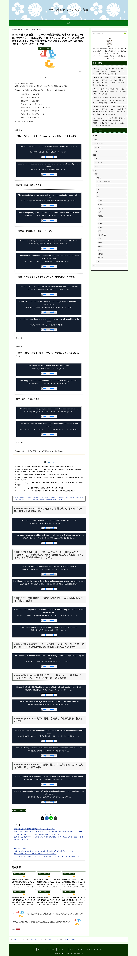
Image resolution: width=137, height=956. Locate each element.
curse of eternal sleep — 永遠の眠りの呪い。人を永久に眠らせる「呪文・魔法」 (43, 474)
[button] (55, 818)
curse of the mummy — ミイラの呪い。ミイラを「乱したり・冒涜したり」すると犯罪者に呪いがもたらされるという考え (49, 478)
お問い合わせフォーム (94, 949)
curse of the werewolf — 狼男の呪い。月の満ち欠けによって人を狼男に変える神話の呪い (46, 491)
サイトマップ (62, 949)
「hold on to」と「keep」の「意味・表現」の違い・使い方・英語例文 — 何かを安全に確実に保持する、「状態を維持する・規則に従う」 (109, 100)
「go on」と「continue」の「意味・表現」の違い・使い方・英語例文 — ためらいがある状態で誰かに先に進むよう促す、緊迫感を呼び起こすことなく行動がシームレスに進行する (109, 110)
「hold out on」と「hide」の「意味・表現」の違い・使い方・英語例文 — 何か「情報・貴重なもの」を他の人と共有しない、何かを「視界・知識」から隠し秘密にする (109, 81)
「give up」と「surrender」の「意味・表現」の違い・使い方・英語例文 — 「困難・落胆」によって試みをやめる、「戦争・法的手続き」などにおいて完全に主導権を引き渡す (109, 121)
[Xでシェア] (42, 818)
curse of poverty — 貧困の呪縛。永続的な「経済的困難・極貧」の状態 (40, 488)
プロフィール (49, 949)
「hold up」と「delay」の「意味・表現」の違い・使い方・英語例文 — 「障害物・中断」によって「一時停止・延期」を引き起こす (109, 71)
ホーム (39, 949)
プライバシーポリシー (76, 949)
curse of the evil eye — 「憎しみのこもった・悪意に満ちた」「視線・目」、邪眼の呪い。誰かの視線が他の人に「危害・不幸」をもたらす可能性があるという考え (48, 470)
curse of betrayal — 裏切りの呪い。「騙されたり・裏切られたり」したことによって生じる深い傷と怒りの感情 (49, 484)
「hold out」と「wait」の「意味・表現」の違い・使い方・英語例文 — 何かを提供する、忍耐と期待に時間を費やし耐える (109, 91)
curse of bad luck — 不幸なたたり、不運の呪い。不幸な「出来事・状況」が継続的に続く (46, 466)
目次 (46, 462)
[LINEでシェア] (51, 818)
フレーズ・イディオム (20, 810)
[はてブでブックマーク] (47, 818)
